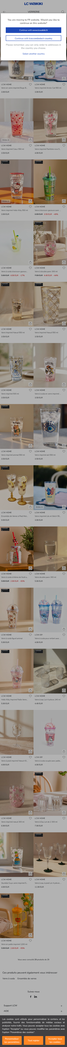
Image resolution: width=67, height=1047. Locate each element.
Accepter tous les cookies (55, 1040)
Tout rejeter (33, 1040)
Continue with (33, 30)
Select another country (34, 53)
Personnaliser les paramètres (11, 1040)
